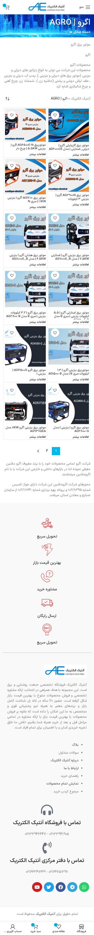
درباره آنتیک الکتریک (65, 760)
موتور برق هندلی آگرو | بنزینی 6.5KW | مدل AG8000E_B (27, 257)
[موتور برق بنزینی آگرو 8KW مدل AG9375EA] (25, 404)
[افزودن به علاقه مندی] (55, 115)
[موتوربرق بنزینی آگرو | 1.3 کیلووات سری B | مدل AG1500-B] (68, 346)
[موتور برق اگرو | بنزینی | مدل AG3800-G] (68, 404)
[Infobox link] (47, 528)
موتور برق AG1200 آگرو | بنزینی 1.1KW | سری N (26, 200)
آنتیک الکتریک (80, 98)
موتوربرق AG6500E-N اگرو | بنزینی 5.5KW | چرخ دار (28, 147)
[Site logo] (47, 7)
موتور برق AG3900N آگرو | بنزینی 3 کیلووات (72, 197)
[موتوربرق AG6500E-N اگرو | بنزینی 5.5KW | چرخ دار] (25, 125)
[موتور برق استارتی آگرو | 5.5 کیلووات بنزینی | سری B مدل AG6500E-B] (68, 289)
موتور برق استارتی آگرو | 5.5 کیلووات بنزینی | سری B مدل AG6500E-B (71, 316)
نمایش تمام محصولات (62, 783)
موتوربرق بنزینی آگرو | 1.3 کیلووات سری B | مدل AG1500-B (68, 372)
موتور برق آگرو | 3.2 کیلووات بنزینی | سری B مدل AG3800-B (26, 314)
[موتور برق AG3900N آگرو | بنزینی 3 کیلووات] (68, 175)
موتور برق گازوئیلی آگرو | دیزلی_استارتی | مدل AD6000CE (69, 147)
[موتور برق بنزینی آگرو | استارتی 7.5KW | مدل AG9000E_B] (68, 231)
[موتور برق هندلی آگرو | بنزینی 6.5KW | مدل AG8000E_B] (25, 231)
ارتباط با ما (71, 768)
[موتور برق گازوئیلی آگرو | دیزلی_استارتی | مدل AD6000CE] (68, 125)
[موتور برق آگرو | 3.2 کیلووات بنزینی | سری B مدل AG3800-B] (25, 289)
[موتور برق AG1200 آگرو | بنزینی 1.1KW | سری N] (25, 176)
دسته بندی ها (79, 32)
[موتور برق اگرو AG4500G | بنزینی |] (25, 346)
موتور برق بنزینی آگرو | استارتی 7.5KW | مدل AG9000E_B (70, 257)
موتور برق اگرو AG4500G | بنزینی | (29, 372)
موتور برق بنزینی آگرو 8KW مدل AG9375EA (26, 429)
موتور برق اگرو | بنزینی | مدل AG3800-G (71, 429)
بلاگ (75, 744)
